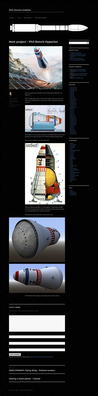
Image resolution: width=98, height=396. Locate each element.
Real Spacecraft (73, 165)
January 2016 (73, 132)
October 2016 (73, 122)
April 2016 (72, 129)
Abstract (72, 143)
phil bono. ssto (16, 104)
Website (11, 347)
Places (71, 162)
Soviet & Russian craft (74, 172)
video (71, 181)
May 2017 (72, 112)
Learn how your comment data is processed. (41, 357)
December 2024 (73, 87)
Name (11, 334)
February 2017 (73, 116)
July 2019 (72, 94)
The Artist (11, 17)
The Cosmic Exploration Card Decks (77, 60)
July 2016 (72, 126)
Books (71, 148)
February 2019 (73, 98)
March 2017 (72, 115)
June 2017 (72, 111)
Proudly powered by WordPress (26, 390)
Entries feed (72, 192)
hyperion (11, 104)
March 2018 (72, 101)
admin (10, 96)
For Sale (71, 154)
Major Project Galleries (40, 17)
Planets (71, 164)
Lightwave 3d (12, 100)
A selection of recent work (75, 53)
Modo (71, 160)
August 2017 (72, 108)
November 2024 (73, 89)
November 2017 (73, 104)
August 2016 (72, 125)
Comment (12, 314)
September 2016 (73, 123)
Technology (72, 176)
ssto (14, 106)
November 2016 (73, 121)
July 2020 (72, 91)
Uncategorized (73, 179)
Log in (71, 190)
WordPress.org (73, 194)
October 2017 (73, 105)
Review (71, 167)
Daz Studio (72, 151)
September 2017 (73, 107)
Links (18, 17)
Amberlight (72, 146)
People (71, 161)
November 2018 (73, 100)
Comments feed (73, 193)
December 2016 (73, 119)
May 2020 (72, 93)
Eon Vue (72, 153)
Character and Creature (75, 150)
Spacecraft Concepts (74, 175)
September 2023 (73, 90)
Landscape (72, 157)
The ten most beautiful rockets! (76, 58)
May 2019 (72, 96)
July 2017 (72, 109)
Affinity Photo (73, 144)
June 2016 (72, 128)
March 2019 (72, 97)
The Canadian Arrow (78, 78)
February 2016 (73, 130)
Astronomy (72, 147)
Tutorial (71, 178)
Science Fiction (73, 168)
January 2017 (73, 118)
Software (72, 171)
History (71, 155)
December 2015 (73, 133)
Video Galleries (27, 17)
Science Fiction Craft (74, 169)
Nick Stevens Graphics (20, 10)
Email (11, 340)
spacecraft (11, 106)
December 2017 (73, 102)
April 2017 (72, 114)
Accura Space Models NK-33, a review (78, 54)
